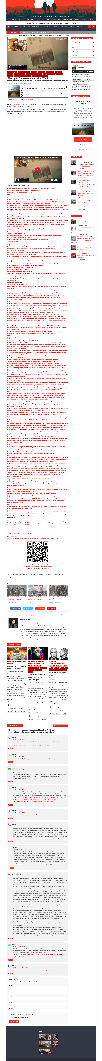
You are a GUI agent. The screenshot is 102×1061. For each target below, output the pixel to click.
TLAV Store (64, 26)
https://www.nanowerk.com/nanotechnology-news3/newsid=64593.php (32, 745)
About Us (23, 19)
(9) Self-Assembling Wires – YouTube (18, 269)
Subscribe (55, 26)
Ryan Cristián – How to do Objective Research (20, 192)
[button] (89, 26)
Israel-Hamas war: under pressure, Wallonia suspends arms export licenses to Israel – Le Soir (33, 314)
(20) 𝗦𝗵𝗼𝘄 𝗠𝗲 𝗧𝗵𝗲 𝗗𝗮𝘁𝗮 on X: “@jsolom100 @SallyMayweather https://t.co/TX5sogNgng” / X (33, 200)
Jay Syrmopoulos (21, 673)
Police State (34, 74)
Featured (31, 665)
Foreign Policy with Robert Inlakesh (57, 663)
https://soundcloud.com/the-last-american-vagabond (22, 533)
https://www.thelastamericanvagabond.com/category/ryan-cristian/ (38, 639)
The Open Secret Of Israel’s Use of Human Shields (21, 452)
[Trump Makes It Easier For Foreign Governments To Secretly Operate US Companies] (42, 1051)
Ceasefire (32, 614)
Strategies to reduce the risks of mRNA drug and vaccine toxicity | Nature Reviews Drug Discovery (35, 264)
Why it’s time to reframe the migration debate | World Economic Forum (27, 239)
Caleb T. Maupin (41, 682)
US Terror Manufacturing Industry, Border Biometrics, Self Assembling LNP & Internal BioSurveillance (36, 252)
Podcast (28, 74)
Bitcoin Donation (39, 19)
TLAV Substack (46, 26)
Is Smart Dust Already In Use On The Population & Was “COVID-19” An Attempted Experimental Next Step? (37, 290)
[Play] (74, 71)
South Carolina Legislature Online (17, 284)
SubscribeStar (65, 19)
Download (25, 99)
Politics (40, 74)
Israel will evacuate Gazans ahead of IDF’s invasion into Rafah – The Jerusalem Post (31, 414)
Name (11, 996)
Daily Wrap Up (41, 72)
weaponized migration (50, 616)
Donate (32, 19)
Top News (14, 26)
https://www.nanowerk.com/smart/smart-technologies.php (42, 759)
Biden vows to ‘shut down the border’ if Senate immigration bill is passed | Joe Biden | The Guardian (35, 201)
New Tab (9, 194)
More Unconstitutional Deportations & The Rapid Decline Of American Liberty (58, 598)
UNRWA (42, 616)
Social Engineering (26, 76)
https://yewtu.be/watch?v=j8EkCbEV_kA (54, 935)
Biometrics (20, 72)
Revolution (10, 76)
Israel (42, 614)
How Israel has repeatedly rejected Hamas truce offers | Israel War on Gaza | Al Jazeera (32, 333)
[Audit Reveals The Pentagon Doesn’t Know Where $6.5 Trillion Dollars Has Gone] (17, 653)
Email (23, 101)
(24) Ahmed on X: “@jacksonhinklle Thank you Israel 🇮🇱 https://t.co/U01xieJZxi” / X (30, 188)
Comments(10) (28, 83)
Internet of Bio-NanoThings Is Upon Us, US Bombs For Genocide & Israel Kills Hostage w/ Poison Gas (35, 292)
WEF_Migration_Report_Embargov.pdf (18, 237)
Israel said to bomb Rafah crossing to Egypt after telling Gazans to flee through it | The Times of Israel (36, 401)
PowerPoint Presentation (14, 282)
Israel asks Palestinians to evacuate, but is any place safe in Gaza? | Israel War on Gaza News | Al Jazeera (37, 412)
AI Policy (13, 29)
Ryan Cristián (20, 83)
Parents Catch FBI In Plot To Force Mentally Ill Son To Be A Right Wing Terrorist (84, 247)
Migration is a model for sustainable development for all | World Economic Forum (30, 243)
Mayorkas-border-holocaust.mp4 (17, 232)
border (28, 614)
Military (23, 74)
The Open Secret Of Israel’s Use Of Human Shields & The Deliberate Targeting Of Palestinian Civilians (36, 450)
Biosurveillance (22, 614)
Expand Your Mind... (38, 663)
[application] (83, 71)
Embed (31, 99)
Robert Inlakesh (63, 667)
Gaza (39, 614)
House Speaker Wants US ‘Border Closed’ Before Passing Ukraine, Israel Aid (28, 203)
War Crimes (40, 76)
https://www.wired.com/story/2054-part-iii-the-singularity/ (39, 815)
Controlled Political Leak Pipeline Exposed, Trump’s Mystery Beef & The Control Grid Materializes (86, 173)
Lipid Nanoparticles (48, 614)
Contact (28, 19)
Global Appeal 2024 (12, 241)
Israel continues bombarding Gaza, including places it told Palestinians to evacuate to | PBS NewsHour (36, 403)
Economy (31, 663)
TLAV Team (22, 26)
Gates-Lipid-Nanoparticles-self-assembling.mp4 (21, 254)
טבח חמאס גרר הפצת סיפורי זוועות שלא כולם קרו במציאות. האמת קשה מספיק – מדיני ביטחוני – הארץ (28, 478)
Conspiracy (34, 72)
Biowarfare (27, 72)
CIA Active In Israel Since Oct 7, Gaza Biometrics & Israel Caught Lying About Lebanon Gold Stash (37, 598)
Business (35, 661)
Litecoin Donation (47, 19)
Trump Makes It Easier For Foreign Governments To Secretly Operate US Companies (44, 32)
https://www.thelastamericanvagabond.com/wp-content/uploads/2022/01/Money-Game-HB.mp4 (33, 538)
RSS (26, 101)
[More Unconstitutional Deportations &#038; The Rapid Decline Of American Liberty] (58, 590)
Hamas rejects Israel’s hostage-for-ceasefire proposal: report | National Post (29, 331)
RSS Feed (79, 26)
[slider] (91, 71)
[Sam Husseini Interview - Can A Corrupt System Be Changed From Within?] (42, 1044)
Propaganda (46, 74)
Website (11, 1008)
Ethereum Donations (56, 19)
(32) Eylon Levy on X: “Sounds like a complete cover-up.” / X (24, 337)
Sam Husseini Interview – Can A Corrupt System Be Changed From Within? (86, 193)
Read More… (23, 697)
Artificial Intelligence (12, 72)
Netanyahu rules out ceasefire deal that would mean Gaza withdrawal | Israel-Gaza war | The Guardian (36, 326)
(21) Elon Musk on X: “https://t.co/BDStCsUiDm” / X (21, 198)
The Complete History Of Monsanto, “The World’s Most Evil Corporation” (85, 255)
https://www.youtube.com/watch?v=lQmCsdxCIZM (53, 970)
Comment (12, 985)
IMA (29, 26)
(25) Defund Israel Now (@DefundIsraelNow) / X (20, 495)
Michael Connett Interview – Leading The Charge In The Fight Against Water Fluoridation (16, 725)
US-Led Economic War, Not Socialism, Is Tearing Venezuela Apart (37, 677)
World (46, 76)
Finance (24, 661)
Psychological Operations (57, 74)
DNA (36, 614)
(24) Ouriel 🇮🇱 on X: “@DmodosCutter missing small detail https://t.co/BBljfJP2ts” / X (31, 453)
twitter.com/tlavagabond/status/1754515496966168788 (23, 190)
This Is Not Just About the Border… (17, 233)
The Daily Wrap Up (19, 104)
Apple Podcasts (17, 101)
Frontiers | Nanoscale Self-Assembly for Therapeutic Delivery (25, 265)
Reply (10, 748)
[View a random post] (93, 26)
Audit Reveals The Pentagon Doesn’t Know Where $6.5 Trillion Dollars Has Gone (16, 668)
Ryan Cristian (17, 76)
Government (17, 74)
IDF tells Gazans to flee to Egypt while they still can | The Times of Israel (27, 399)
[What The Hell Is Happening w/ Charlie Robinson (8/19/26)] (55, 1044)
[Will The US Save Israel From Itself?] (58, 653)
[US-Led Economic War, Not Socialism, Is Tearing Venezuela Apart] (38, 653)
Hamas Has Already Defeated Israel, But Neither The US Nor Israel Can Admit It (61, 726)
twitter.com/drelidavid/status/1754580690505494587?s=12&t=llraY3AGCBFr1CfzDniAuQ (32, 493)
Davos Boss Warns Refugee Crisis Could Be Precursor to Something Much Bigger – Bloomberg (34, 235)
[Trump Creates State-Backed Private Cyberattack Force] (48, 1051)
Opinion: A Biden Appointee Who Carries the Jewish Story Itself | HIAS (26, 228)
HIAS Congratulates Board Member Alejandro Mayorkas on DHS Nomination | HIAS (30, 230)
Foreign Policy (58, 72)
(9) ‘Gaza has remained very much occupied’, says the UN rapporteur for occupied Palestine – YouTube (37, 468)
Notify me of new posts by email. (19, 1017)
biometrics (15, 614)
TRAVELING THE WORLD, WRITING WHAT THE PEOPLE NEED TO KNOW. (51, 23)
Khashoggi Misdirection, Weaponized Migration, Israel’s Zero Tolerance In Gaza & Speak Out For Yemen (16, 598)
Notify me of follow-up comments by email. (22, 1014)
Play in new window (17, 99)
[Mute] (87, 71)
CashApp (71, 19)
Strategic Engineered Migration (23, 616)
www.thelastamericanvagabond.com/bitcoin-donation (38, 566)
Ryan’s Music (77, 19)
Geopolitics (10, 74)
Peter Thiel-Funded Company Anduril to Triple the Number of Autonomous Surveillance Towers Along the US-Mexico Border (86, 204)
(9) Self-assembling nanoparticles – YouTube (20, 267)
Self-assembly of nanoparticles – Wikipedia (19, 271)
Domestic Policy (49, 72)
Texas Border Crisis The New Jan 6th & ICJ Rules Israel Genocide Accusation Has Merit (31, 196)
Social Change (38, 670)
